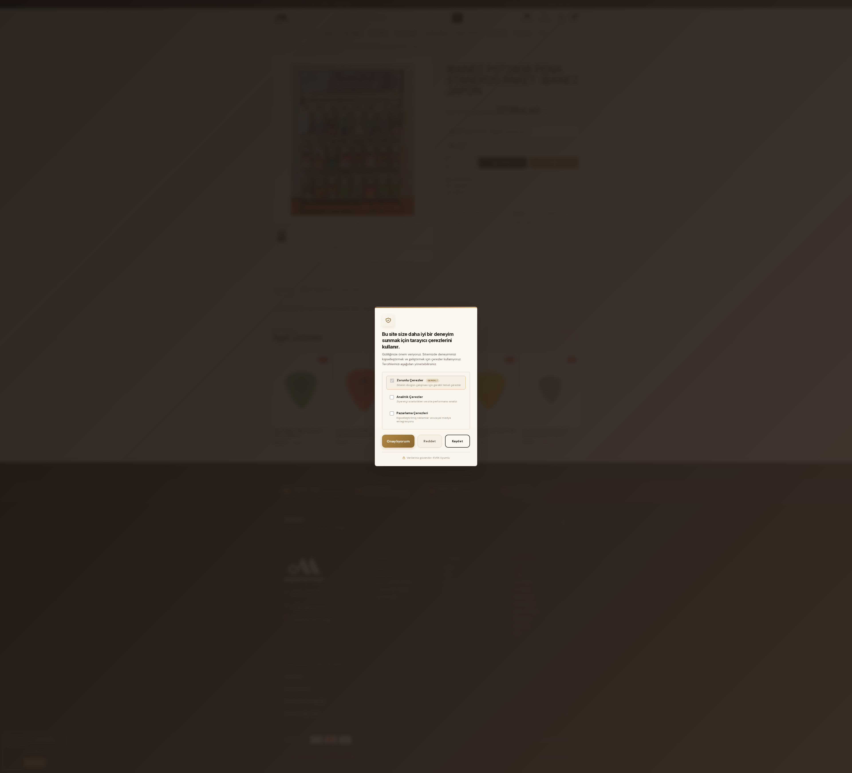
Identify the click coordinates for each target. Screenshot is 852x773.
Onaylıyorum (398, 441)
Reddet (430, 441)
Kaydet (457, 441)
